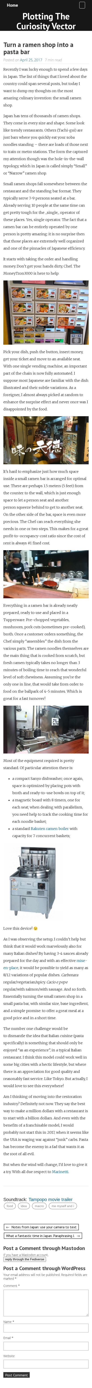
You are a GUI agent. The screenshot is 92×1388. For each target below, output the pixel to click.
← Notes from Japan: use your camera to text (41, 1227)
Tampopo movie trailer (51, 1199)
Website (9, 1356)
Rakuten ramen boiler (50, 828)
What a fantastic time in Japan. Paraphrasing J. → (43, 1235)
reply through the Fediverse (24, 1259)
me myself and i (63, 1206)
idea (24, 1206)
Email (8, 1338)
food (10, 1206)
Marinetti (60, 1171)
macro (39, 1206)
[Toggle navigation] (82, 5)
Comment (11, 1286)
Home (12, 5)
